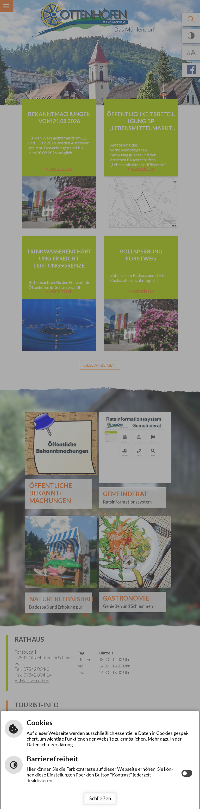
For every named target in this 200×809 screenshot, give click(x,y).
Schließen (100, 798)
